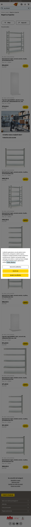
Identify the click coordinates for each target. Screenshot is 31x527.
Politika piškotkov (11, 262)
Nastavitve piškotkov (15, 267)
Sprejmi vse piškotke (15, 275)
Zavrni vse (15, 271)
